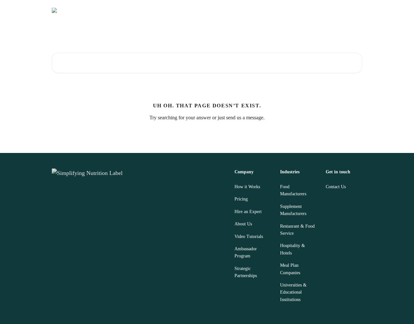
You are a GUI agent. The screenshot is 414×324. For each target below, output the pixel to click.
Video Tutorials (248, 236)
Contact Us (336, 186)
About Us (243, 223)
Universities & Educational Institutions (293, 292)
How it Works (247, 186)
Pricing (241, 199)
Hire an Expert (248, 211)
